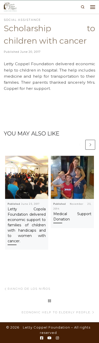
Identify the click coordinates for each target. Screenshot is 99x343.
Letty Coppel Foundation (46, 327)
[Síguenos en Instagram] (57, 338)
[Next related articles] (90, 145)
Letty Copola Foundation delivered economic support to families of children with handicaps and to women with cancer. (27, 225)
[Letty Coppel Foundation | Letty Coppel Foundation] (10, 6)
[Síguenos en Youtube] (49, 338)
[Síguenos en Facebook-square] (41, 338)
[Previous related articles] (80, 145)
